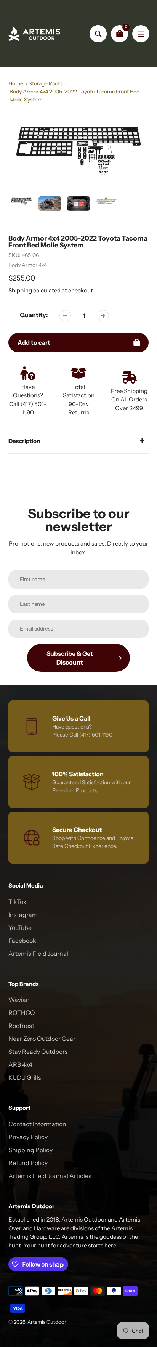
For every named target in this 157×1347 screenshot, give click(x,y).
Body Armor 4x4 (27, 265)
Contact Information (37, 1124)
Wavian (19, 999)
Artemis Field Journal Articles (49, 1176)
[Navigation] (140, 33)
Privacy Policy (28, 1137)
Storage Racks (46, 83)
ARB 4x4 (20, 1064)
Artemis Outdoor (46, 1322)
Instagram (23, 914)
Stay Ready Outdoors (38, 1051)
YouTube (20, 927)
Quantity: (34, 315)
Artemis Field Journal (38, 953)
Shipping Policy (30, 1150)
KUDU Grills (24, 1077)
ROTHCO (21, 1012)
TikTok (17, 901)
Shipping (20, 290)
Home (15, 83)
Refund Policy (28, 1163)
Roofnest (21, 1025)
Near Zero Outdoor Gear (41, 1038)
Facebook (22, 940)
